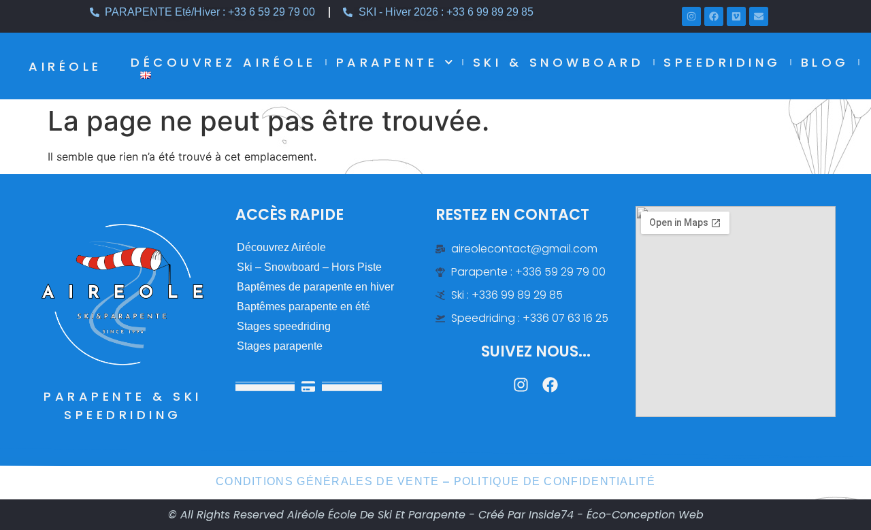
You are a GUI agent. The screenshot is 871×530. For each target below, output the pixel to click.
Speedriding (722, 62)
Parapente (387, 62)
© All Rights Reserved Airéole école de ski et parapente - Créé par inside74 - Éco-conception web (436, 515)
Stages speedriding (284, 326)
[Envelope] (758, 16)
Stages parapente (280, 346)
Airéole (65, 66)
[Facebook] (713, 16)
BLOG (825, 62)
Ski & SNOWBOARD (558, 62)
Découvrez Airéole (223, 62)
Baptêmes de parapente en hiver (315, 287)
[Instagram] (691, 16)
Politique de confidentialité (554, 481)
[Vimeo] (736, 16)
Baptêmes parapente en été (303, 306)
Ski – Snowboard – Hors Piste (309, 267)
